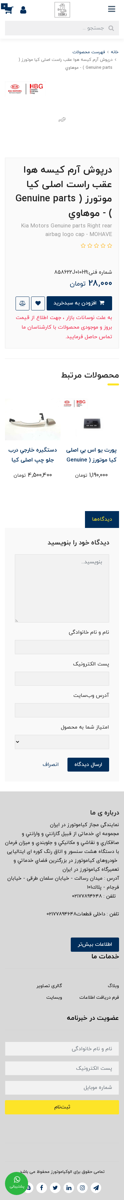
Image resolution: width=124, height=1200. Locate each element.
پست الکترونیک (91, 664)
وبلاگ (113, 986)
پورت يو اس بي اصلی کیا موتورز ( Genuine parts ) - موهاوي (91, 460)
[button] (12, 9)
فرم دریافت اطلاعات (99, 997)
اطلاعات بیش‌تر (95, 944)
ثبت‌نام (62, 1107)
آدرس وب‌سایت (91, 695)
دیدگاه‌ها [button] (102, 519)
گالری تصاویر (49, 986)
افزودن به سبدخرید (76, 303)
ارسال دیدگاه (88, 764)
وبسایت (54, 997)
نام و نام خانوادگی (89, 632)
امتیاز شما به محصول (85, 727)
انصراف (51, 764)
